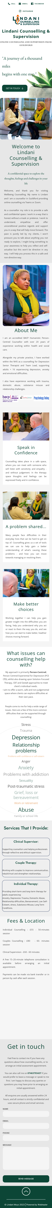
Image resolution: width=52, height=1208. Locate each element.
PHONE (6, 1133)
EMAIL (6, 1121)
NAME (5, 1109)
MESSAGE (7, 1145)
